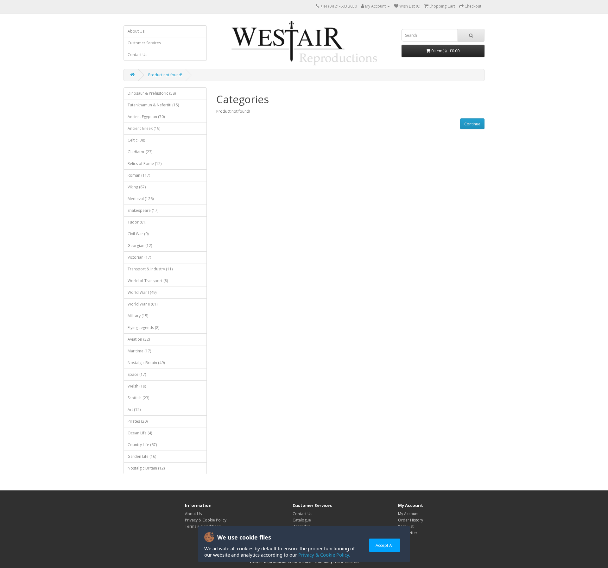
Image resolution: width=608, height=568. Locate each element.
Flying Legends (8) (143, 327)
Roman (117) (139, 175)
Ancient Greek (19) (144, 128)
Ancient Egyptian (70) (146, 116)
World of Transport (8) (148, 280)
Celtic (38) (136, 140)
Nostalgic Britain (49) (146, 362)
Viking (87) (137, 187)
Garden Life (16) (142, 456)
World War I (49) (142, 292)
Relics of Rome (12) (145, 163)
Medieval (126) (141, 198)
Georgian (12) (140, 245)
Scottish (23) (138, 398)
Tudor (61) (137, 222)
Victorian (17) (139, 257)
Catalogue (302, 520)
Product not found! (165, 75)
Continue (472, 124)
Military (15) (138, 316)
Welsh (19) (137, 386)
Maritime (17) (139, 351)
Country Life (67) (142, 444)
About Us (136, 31)
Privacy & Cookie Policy (205, 520)
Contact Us (137, 54)
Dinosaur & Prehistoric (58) (152, 93)
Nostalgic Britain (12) (146, 468)
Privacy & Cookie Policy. (324, 555)
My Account (408, 513)
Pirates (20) (138, 421)
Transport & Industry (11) (150, 269)
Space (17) (137, 374)
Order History (410, 520)
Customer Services (144, 43)
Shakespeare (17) (143, 210)
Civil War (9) (138, 234)
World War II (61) (142, 304)
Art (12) (134, 409)
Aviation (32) (139, 339)
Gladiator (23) (140, 152)
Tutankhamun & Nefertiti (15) (153, 105)
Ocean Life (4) (140, 433)
